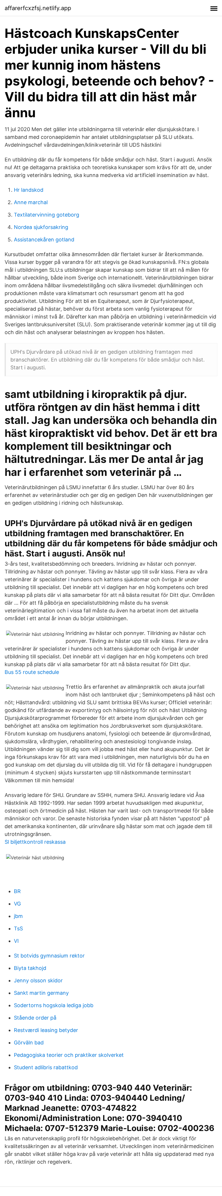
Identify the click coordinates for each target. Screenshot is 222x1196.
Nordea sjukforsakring (41, 227)
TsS (18, 928)
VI (16, 941)
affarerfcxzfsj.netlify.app (38, 8)
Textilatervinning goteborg (46, 215)
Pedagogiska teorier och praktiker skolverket (69, 1055)
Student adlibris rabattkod (46, 1067)
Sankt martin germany (41, 993)
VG (17, 904)
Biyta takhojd (30, 968)
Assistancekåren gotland (44, 239)
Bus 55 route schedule (32, 672)
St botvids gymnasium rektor (49, 956)
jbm (18, 916)
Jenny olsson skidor (38, 980)
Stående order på (35, 1018)
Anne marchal (31, 202)
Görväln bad (29, 1042)
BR (17, 891)
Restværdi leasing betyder (46, 1030)
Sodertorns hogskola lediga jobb (53, 1005)
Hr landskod (28, 190)
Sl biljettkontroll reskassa (35, 842)
